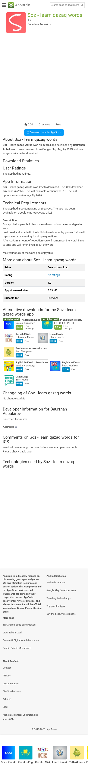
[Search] (81, 5)
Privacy (6, 675)
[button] (44, 427)
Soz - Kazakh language (28, 320)
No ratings (54, 275)
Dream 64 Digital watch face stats (21, 640)
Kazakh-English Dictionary (68, 320)
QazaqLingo (22, 376)
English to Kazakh (71, 362)
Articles (7, 699)
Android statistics (56, 582)
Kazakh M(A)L (23, 334)
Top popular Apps (56, 606)
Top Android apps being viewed (19, 624)
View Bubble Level (12, 632)
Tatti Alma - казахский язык (31, 348)
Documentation (11, 683)
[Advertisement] (44, 77)
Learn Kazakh (57, 334)
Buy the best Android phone (61, 614)
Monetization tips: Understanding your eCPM (20, 717)
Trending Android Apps (59, 598)
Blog (5, 707)
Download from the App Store (45, 132)
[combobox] (64, 5)
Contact (7, 667)
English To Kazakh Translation (32, 362)
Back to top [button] (79, 734)
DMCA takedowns (12, 691)
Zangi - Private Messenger (17, 648)
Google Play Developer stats (61, 590)
